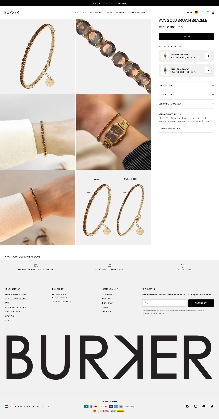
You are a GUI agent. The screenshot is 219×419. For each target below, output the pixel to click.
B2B (7, 320)
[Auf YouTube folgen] (204, 406)
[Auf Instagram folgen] (195, 406)
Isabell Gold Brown (180, 69)
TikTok (105, 307)
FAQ (7, 303)
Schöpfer (107, 294)
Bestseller (96, 12)
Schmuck (121, 12)
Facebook (107, 299)
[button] (192, 12)
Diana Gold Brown (179, 54)
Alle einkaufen (138, 12)
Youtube (106, 311)
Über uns (9, 316)
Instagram (107, 303)
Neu (84, 12)
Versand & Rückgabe (15, 307)
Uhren (109, 12)
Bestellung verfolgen (16, 299)
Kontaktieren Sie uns (15, 294)
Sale (75, 12)
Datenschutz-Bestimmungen (59, 295)
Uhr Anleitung (12, 311)
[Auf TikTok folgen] (212, 406)
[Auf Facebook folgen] (187, 406)
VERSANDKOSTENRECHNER (171, 114)
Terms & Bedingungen (63, 301)
